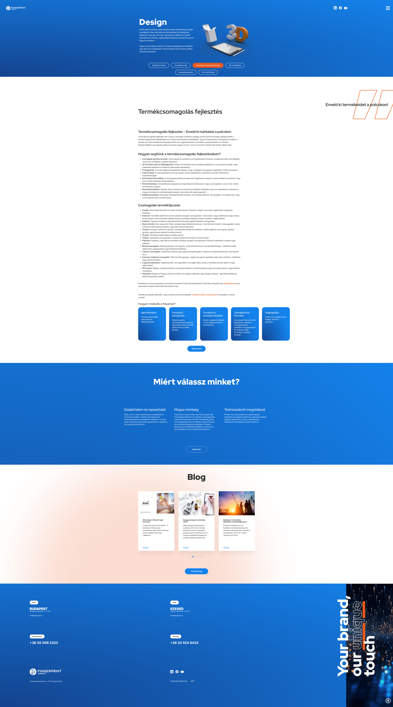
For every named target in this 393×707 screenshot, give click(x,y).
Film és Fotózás (208, 72)
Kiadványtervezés (186, 72)
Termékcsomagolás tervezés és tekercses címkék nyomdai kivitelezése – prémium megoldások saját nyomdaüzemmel (236, 523)
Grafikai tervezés (159, 65)
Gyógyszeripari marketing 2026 (154, 521)
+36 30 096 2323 (44, 643)
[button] (190, 556)
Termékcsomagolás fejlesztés (208, 65)
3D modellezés (235, 65)
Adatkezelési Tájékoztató (178, 681)
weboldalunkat (230, 283)
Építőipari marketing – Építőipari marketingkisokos (195, 521)
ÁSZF (192, 681)
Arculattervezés (180, 65)
